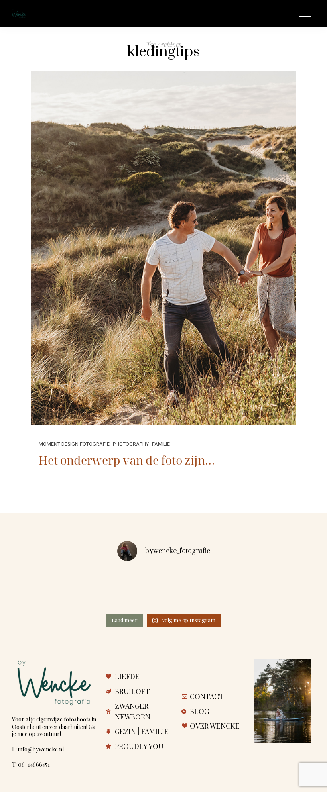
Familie (161, 444)
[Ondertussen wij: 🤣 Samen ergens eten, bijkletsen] (163, 590)
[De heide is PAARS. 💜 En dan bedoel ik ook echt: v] (226, 590)
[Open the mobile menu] (305, 14)
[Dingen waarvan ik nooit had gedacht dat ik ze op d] (289, 590)
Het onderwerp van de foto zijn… (127, 460)
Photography (131, 444)
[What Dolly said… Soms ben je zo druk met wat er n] (37, 590)
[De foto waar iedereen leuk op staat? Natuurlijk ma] (100, 590)
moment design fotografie (74, 444)
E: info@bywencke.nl (38, 749)
